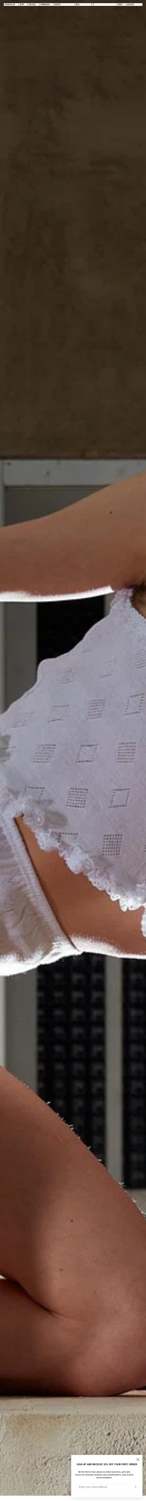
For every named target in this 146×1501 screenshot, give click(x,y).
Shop (22, 5)
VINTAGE (32, 5)
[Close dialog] (138, 1459)
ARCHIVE (130, 5)
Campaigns (45, 5)
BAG (77, 5)
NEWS (120, 5)
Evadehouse (10, 5)
